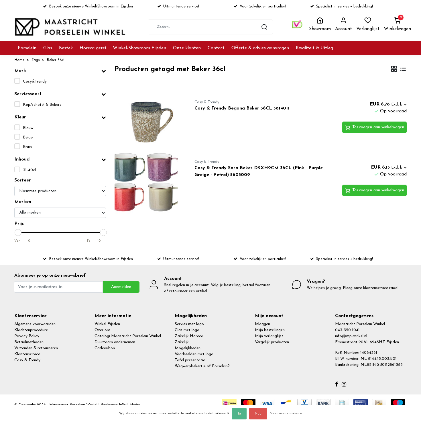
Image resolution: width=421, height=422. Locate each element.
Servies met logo (189, 324)
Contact (216, 48)
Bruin (27, 147)
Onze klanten (187, 48)
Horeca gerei (93, 48)
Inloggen (262, 324)
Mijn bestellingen (270, 330)
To (88, 241)
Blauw (28, 128)
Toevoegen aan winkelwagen (378, 127)
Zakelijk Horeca (189, 336)
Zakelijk (182, 342)
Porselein (27, 48)
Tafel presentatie (190, 360)
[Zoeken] (264, 27)
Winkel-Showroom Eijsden (139, 48)
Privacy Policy (26, 336)
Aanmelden (121, 287)
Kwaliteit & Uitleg (314, 48)
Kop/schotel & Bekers (42, 105)
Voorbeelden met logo (194, 354)
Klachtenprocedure (31, 330)
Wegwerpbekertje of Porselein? (202, 366)
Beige (28, 137)
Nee (258, 413)
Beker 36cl (55, 60)
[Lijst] (403, 69)
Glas (47, 48)
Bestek (66, 48)
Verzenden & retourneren (36, 348)
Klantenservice (27, 354)
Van (17, 241)
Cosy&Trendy (35, 81)
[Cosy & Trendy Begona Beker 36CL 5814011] (148, 119)
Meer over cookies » (286, 413)
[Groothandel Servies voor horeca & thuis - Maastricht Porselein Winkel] (70, 26)
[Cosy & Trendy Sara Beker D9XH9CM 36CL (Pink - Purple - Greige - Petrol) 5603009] (148, 182)
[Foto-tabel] (394, 69)
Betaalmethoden (29, 342)
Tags (36, 60)
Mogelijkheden (187, 348)
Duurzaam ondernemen (115, 342)
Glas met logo (187, 330)
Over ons (103, 330)
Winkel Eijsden (107, 324)
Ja (239, 413)
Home (19, 60)
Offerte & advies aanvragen (260, 48)
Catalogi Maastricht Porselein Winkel (128, 336)
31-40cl (29, 170)
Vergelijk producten (272, 342)
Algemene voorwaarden (35, 324)
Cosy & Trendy (27, 360)
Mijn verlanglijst (269, 336)
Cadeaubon (105, 348)
